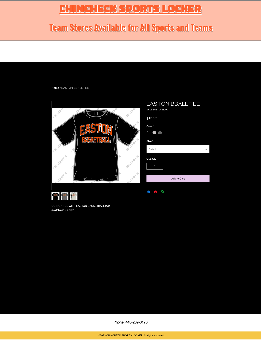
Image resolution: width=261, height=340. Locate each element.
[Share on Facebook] (149, 192)
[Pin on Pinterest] (155, 192)
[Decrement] (149, 166)
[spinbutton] (155, 166)
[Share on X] (169, 192)
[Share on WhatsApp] (162, 192)
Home (55, 87)
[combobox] (178, 149)
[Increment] (160, 166)
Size (149, 141)
